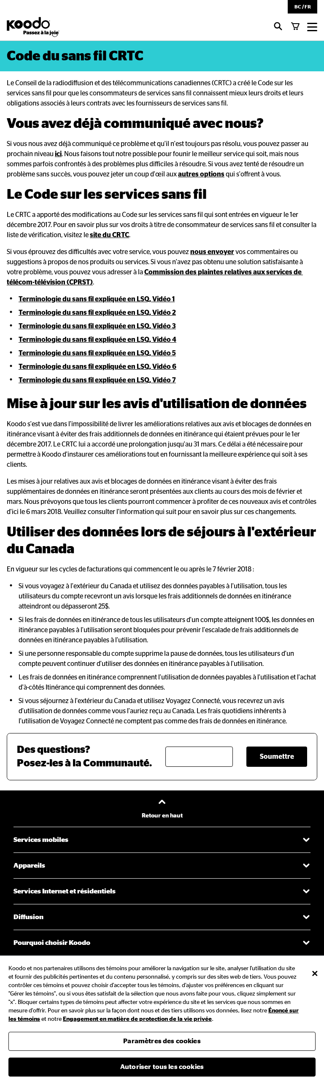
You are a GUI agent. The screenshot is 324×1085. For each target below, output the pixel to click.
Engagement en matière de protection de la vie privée (137, 1019)
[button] (302, 7)
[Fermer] (314, 973)
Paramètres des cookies (162, 1041)
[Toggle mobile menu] (312, 27)
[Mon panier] (295, 27)
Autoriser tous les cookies (162, 1066)
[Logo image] (33, 27)
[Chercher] (278, 27)
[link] (58, 154)
